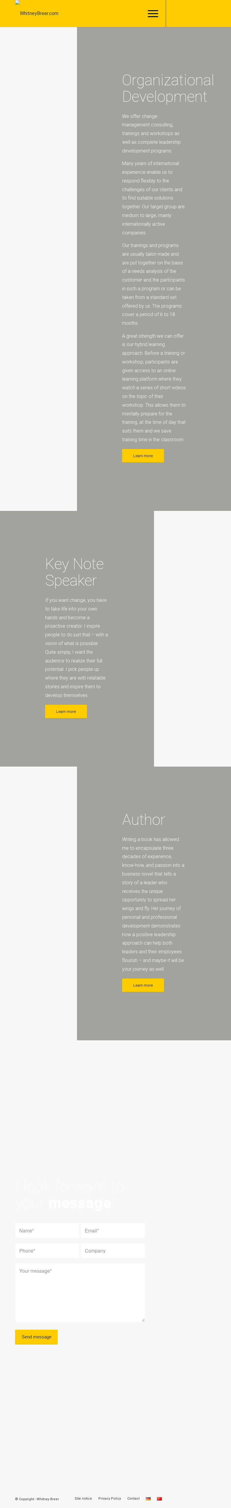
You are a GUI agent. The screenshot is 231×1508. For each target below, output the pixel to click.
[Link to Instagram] (184, 13)
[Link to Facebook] (175, 13)
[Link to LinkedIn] (193, 13)
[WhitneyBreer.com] (36, 13)
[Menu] (150, 13)
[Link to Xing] (202, 13)
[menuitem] (150, 13)
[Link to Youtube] (211, 13)
